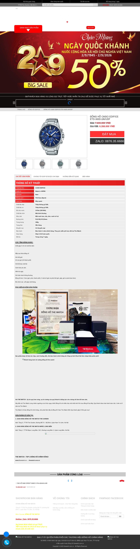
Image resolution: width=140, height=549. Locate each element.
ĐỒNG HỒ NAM (68, 27)
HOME (49, 27)
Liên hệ (121, 27)
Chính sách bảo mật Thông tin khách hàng (87, 505)
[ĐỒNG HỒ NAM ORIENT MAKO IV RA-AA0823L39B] (70, 481)
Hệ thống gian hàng (29, 1)
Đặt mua (109, 134)
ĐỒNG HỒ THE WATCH (32, 514)
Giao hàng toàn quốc (56, 1)
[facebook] (104, 507)
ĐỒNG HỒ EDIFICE (34, 109)
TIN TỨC (113, 27)
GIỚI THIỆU (57, 27)
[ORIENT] (70, 103)
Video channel (102, 27)
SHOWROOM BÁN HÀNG (29, 498)
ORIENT (70, 99)
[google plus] (111, 507)
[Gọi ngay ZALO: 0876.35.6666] (6, 542)
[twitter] (108, 507)
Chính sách (88, 498)
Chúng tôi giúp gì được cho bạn (46, 176)
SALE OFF (90, 27)
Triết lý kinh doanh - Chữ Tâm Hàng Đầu (65, 504)
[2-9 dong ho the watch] (70, 62)
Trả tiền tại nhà (84, 1)
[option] (51, 136)
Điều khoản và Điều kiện (88, 510)
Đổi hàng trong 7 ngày (112, 1)
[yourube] (119, 507)
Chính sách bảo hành (87, 524)
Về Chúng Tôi (61, 498)
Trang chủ (21, 109)
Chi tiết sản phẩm (23, 176)
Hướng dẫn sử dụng (71, 176)
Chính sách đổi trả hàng (88, 520)
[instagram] (115, 507)
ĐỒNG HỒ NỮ (80, 27)
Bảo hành (86, 176)
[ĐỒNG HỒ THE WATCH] (70, 17)
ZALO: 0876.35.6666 (115, 5)
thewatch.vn (23, 460)
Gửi (120, 516)
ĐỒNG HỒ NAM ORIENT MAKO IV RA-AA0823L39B (31, 483)
